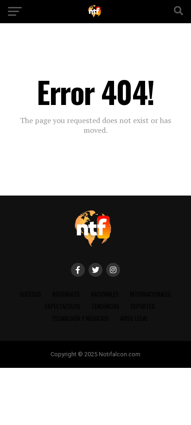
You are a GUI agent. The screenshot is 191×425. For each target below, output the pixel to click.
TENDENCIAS (105, 306)
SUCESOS (30, 294)
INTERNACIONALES (150, 294)
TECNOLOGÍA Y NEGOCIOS (80, 318)
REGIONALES (66, 294)
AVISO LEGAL (134, 318)
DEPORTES (143, 306)
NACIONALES (105, 294)
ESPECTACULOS (62, 306)
